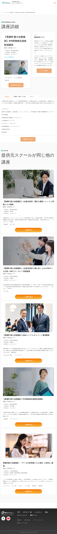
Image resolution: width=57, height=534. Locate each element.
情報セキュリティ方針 (22, 522)
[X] (3, 518)
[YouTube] (8, 518)
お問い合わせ (27, 520)
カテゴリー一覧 (27, 512)
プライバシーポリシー (38, 520)
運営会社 (19, 520)
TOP (18, 512)
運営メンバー (33, 515)
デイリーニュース (22, 515)
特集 (46, 512)
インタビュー (38, 512)
